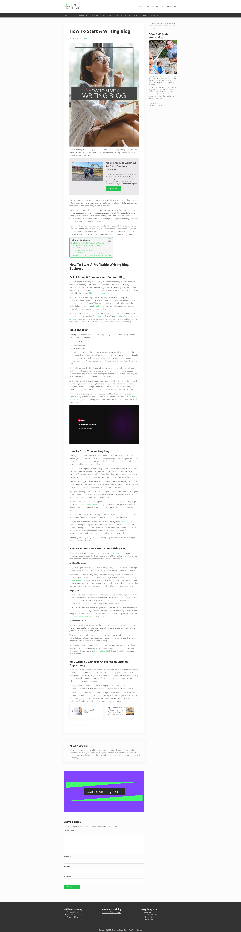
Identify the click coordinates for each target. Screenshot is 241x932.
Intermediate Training (75, 914)
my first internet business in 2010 (166, 76)
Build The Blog (77, 248)
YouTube (132, 930)
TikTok (123, 521)
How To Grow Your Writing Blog (83, 250)
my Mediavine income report (84, 616)
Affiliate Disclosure (151, 914)
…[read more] (159, 98)
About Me (147, 912)
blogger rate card (100, 651)
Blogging (80, 724)
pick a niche (97, 306)
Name (67, 857)
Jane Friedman (95, 316)
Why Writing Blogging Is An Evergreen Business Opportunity (92, 255)
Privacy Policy (149, 917)
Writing (89, 726)
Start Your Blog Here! (104, 791)
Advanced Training (74, 917)
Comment (69, 831)
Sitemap (139, 930)
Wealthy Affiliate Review (111, 912)
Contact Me (148, 919)
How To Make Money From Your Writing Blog (87, 253)
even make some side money (92, 504)
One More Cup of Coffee (120, 930)
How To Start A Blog (80, 726)
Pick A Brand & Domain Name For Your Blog (87, 245)
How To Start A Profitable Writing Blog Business (87, 243)
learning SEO (93, 464)
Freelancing (116, 553)
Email (67, 866)
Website (67, 876)
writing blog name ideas (96, 293)
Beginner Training (74, 912)
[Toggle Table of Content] (109, 240)
